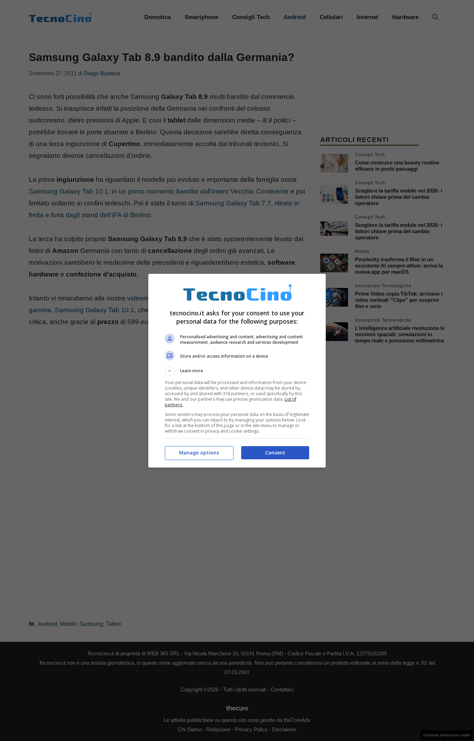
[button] (237, 371)
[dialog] (237, 371)
